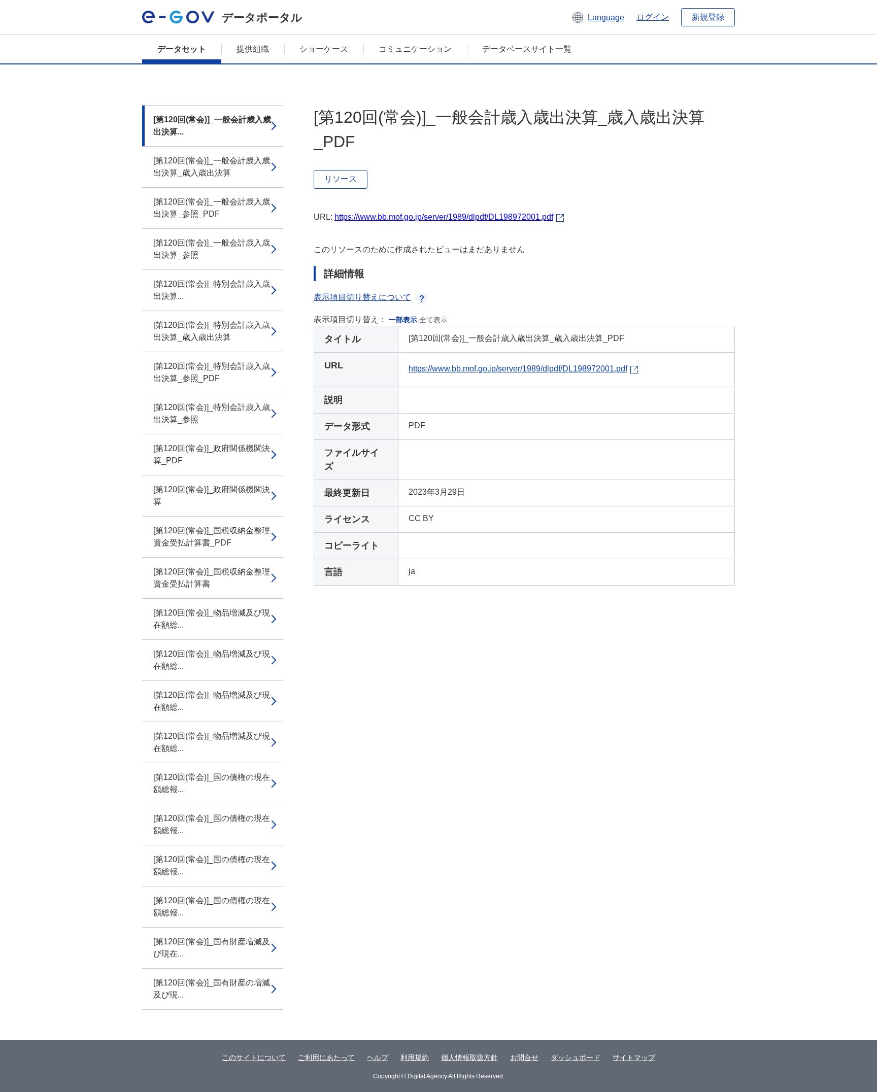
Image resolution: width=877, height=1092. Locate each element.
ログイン (652, 17)
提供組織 (253, 49)
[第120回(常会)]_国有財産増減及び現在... (211, 947)
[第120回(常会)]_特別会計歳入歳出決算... (211, 290)
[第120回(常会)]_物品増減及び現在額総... (211, 618)
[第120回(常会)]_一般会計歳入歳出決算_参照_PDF (211, 207)
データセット (181, 49)
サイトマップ (634, 1057)
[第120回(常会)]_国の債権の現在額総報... (211, 783)
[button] (597, 17)
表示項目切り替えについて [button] (362, 297)
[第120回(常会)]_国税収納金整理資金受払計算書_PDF (211, 536)
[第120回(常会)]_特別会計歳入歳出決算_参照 (211, 413)
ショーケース (323, 49)
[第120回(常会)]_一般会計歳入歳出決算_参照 (211, 248)
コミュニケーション (415, 49)
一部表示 (403, 320)
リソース (340, 179)
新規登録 (708, 17)
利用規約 (414, 1057)
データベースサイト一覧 (526, 49)
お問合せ (524, 1057)
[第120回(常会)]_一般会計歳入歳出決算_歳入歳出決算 (211, 166)
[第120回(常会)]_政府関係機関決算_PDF (211, 454)
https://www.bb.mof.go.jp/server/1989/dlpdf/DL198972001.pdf (443, 217)
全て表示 (433, 320)
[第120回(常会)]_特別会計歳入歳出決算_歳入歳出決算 (211, 331)
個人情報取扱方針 (469, 1057)
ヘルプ (377, 1057)
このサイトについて (254, 1057)
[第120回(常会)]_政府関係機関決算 (211, 495)
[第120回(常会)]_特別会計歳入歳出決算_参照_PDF (211, 372)
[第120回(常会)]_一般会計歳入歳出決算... (212, 125)
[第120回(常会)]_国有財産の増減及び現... (211, 988)
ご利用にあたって (326, 1057)
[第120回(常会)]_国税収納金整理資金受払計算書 (211, 577)
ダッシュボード (575, 1057)
